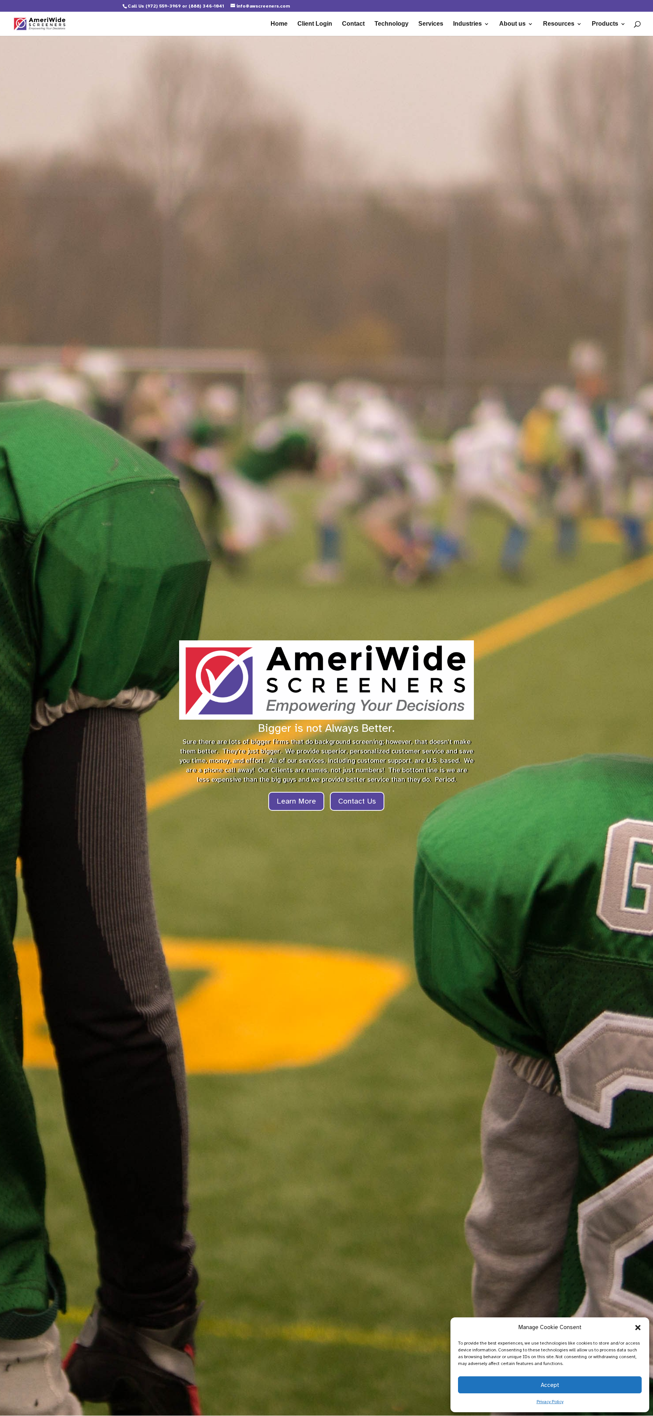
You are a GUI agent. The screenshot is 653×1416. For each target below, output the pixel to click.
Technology (391, 24)
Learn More (296, 801)
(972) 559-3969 (163, 6)
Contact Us (357, 801)
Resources (558, 24)
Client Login (314, 24)
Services (430, 24)
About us (512, 24)
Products (605, 24)
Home (279, 24)
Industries (467, 24)
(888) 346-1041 (206, 6)
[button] (638, 1327)
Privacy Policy (550, 1401)
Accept (550, 1385)
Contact (353, 24)
